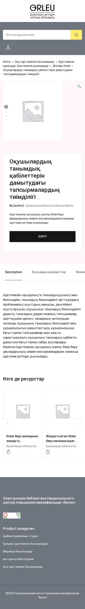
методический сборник (18, 559)
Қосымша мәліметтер (49, 272)
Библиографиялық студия (20, 536)
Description (13, 272)
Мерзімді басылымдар (18, 551)
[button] (6, 47)
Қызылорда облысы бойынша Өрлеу (49, 205)
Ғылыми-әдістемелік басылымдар (25, 543)
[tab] (13, 272)
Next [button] (77, 423)
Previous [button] (7, 423)
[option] (42, 111)
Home (6, 61)
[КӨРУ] (8, 452)
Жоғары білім (61, 65)
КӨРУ (42, 236)
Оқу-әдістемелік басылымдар (34, 61)
